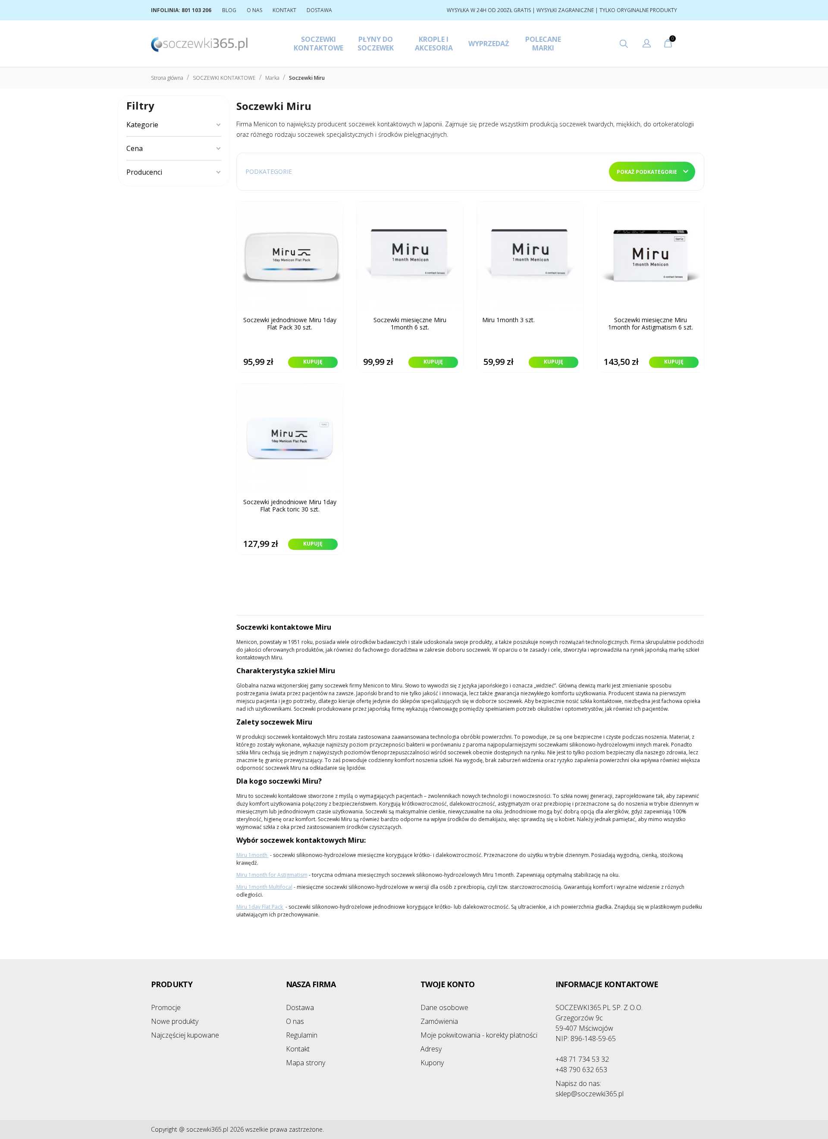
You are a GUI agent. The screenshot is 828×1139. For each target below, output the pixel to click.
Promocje (166, 1007)
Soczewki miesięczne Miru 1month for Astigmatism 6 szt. (650, 324)
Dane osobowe (444, 1007)
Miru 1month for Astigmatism (271, 875)
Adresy (431, 1049)
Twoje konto (447, 984)
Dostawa (300, 1007)
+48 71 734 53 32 (582, 1059)
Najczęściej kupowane (185, 1035)
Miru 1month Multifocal (264, 887)
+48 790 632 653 (581, 1069)
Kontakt (298, 1049)
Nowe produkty (174, 1021)
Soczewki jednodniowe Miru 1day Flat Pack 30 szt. (289, 324)
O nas (295, 1021)
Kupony (432, 1062)
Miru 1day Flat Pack (260, 906)
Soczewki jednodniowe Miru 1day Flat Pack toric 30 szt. (289, 506)
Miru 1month (252, 855)
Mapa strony (305, 1062)
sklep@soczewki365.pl (589, 1088)
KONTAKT (284, 10)
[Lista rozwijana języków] (647, 44)
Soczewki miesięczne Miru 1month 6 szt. (409, 324)
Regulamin (301, 1035)
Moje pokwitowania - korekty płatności (478, 1035)
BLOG (229, 10)
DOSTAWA (319, 10)
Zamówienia (439, 1021)
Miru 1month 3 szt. (508, 320)
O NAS (254, 10)
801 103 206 (196, 10)
